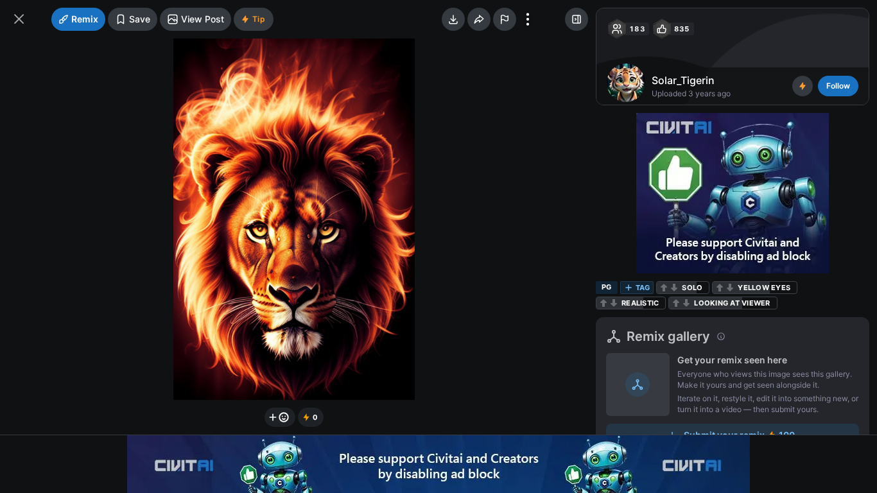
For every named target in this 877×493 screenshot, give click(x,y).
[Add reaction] (280, 417)
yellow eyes (764, 287)
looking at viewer (732, 302)
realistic (640, 302)
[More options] (528, 19)
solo (692, 287)
